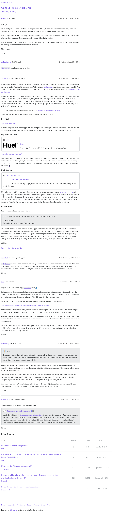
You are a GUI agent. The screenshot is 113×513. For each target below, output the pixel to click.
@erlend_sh (6, 68)
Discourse (13, 510)
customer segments (66, 192)
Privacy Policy (46, 505)
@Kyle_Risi (6, 264)
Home (3, 505)
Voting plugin (48, 87)
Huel (7, 140)
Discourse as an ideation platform (18, 411)
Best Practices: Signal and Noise (12, 248)
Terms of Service (33, 505)
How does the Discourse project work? (16, 466)
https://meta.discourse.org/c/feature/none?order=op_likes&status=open (25, 305)
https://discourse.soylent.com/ (11, 154)
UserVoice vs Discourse (16, 7)
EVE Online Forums (13, 175)
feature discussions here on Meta (49, 110)
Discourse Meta (6, 2)
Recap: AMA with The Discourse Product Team (20, 487)
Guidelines (21, 505)
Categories (11, 505)
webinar (9, 490)
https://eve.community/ (9, 123)
